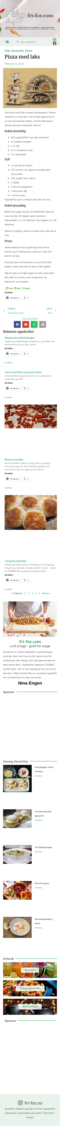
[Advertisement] (30, 725)
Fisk (7, 51)
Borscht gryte (42, 883)
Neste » (46, 593)
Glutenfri (17, 51)
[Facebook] (54, 43)
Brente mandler (14, 459)
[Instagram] (54, 40)
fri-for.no (33, 1103)
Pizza (28, 51)
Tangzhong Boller (15, 561)
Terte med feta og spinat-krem (23, 372)
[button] (7, 41)
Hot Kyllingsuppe (43, 847)
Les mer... (9, 362)
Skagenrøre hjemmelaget (19, 337)
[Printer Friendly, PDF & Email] (18, 288)
